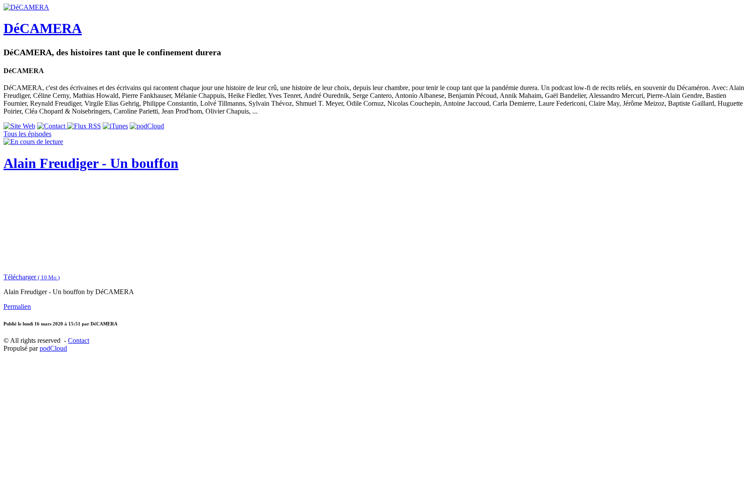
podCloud (53, 348)
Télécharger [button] (31, 277)
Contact (78, 340)
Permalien (17, 306)
